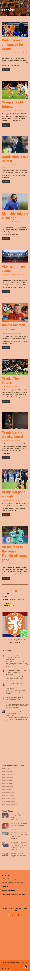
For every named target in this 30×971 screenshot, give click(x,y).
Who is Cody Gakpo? (7, 771)
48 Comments (17, 386)
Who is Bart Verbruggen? (8, 795)
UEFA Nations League (19, 165)
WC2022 (4, 224)
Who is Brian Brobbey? (7, 780)
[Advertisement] (15, 744)
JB (7, 655)
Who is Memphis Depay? (8, 786)
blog (7, 53)
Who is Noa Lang (6, 768)
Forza (7, 697)
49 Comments (18, 333)
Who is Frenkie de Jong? (8, 789)
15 (3, 593)
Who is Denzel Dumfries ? (8, 792)
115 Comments (17, 440)
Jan (4, 53)
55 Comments (9, 277)
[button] (26, 3)
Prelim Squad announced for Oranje (12, 44)
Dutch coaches (9, 333)
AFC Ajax (8, 274)
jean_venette (9, 684)
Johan (7, 711)
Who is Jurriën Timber (7, 774)
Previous (5, 591)
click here (5, 887)
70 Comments (17, 564)
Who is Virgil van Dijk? (7, 777)
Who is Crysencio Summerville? (10, 804)
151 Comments (17, 500)
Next (8, 593)
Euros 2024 (21, 53)
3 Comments (18, 110)
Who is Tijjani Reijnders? (8, 783)
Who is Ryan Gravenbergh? (8, 801)
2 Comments (10, 224)
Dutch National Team (13, 53)
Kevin (7, 670)
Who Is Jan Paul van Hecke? (9, 798)
